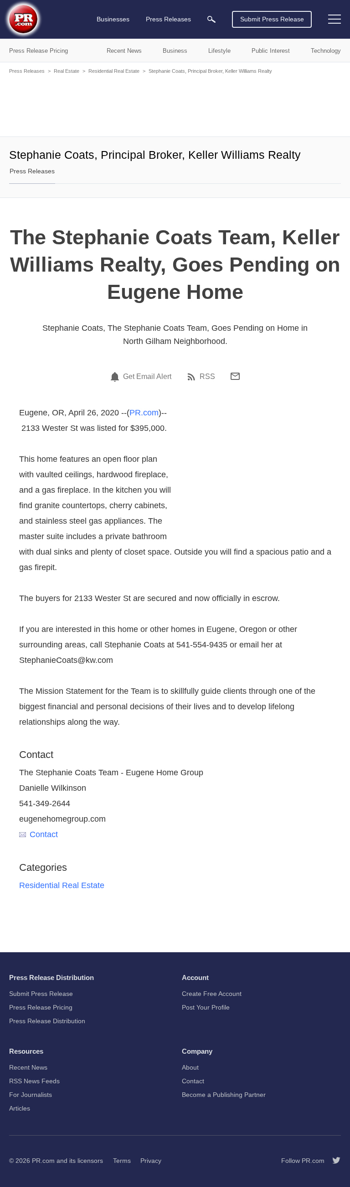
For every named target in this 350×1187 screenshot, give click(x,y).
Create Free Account (212, 993)
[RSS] (193, 376)
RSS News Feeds (34, 1081)
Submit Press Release (272, 19)
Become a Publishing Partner (224, 1094)
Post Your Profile (206, 1007)
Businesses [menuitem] (113, 19)
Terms (122, 1160)
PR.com (144, 412)
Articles (19, 1108)
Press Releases (27, 71)
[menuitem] (211, 19)
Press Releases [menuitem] (168, 19)
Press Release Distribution (47, 1021)
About (190, 1067)
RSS (207, 376)
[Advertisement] (175, 104)
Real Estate (66, 71)
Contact (44, 834)
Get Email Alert (147, 376)
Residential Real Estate (113, 71)
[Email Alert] (116, 376)
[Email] (235, 376)
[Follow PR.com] (332, 1161)
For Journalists (30, 1094)
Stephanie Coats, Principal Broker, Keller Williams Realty (210, 71)
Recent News (28, 1067)
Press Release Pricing (40, 1007)
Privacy (150, 1160)
